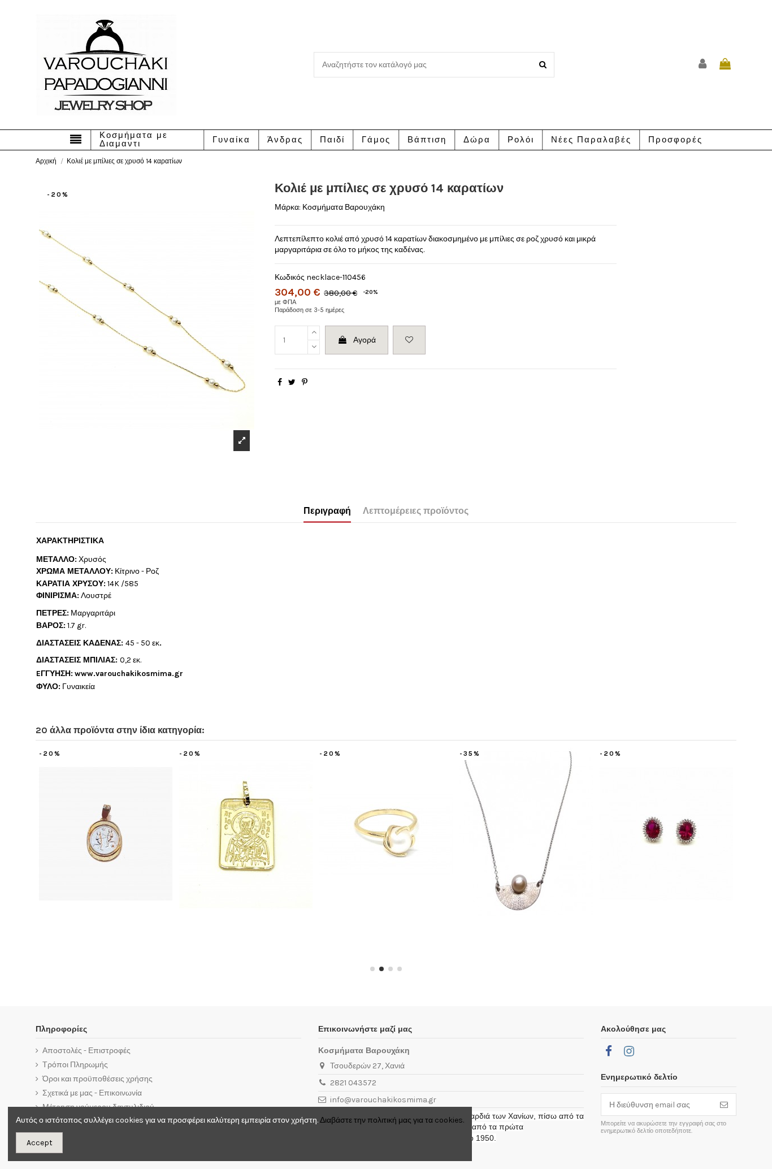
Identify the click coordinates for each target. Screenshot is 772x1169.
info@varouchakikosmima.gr (383, 1100)
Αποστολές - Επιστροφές (86, 1050)
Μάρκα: (288, 207)
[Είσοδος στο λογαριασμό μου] (703, 64)
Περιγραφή (327, 510)
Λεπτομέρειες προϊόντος (416, 510)
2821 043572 (353, 1083)
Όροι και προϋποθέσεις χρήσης (97, 1079)
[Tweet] (292, 382)
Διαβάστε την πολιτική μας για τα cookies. (392, 1120)
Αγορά (364, 340)
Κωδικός (290, 277)
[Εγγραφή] (724, 1104)
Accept (40, 1143)
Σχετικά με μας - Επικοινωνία (92, 1093)
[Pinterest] (304, 382)
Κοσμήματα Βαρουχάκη (343, 207)
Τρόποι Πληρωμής (75, 1065)
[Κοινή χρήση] (279, 382)
